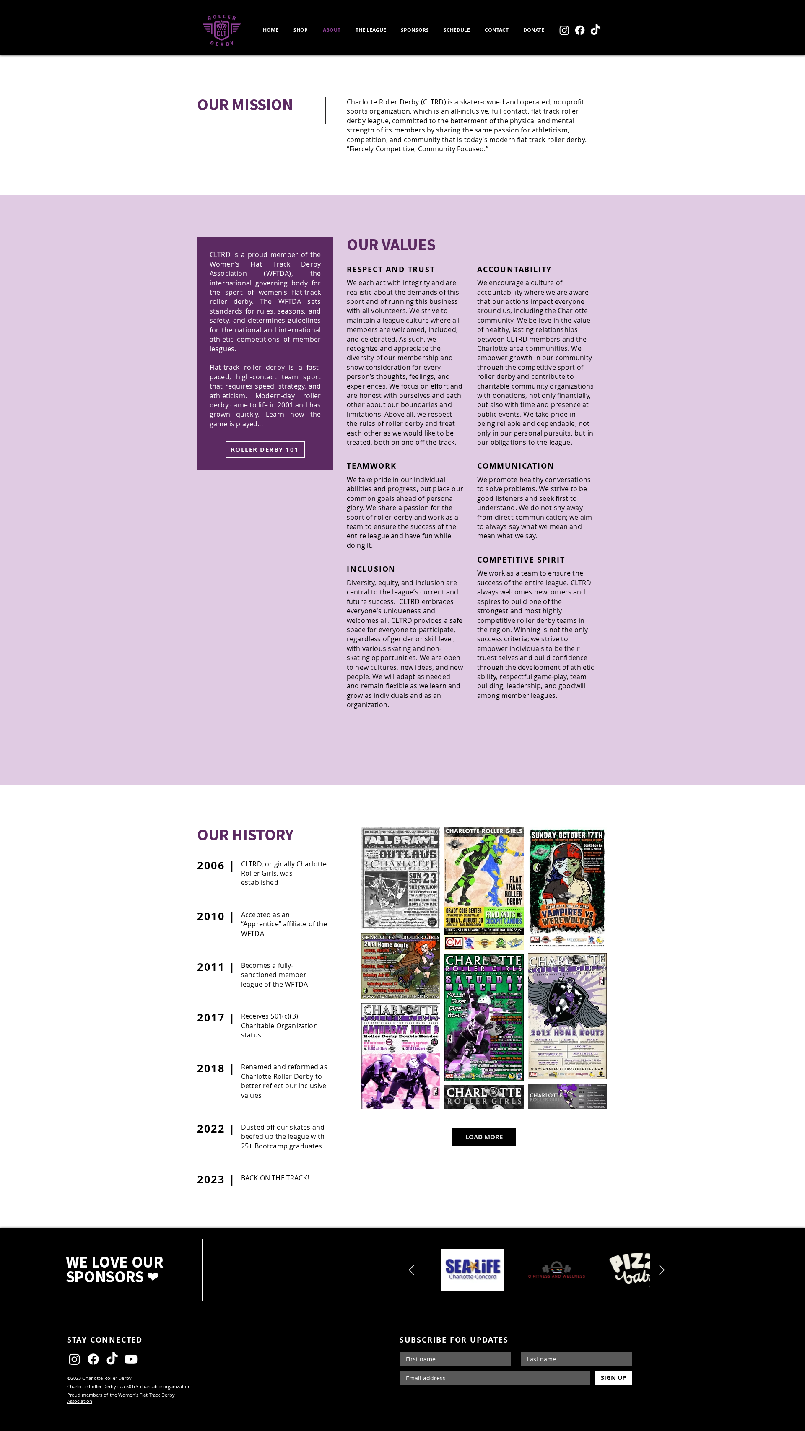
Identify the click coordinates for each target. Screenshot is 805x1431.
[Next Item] (662, 1270)
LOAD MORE (484, 1137)
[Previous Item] (411, 1270)
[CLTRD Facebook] (580, 30)
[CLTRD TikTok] (595, 30)
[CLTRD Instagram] (564, 30)
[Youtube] (131, 1359)
